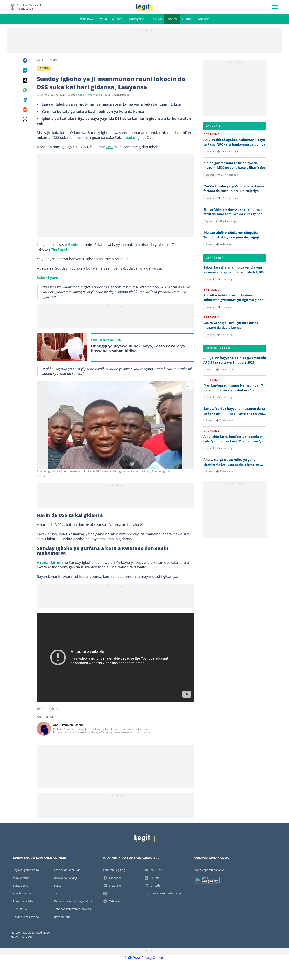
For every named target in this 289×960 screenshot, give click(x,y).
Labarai (172, 19)
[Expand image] (189, 385)
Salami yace (47, 277)
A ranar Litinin (50, 562)
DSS (109, 146)
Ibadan (130, 137)
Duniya (156, 19)
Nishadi (187, 19)
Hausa (86, 18)
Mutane (204, 19)
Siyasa (102, 19)
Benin (73, 244)
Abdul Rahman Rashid (90, 94)
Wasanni (118, 19)
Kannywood (138, 19)
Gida (40, 60)
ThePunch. (60, 249)
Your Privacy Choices (148, 957)
